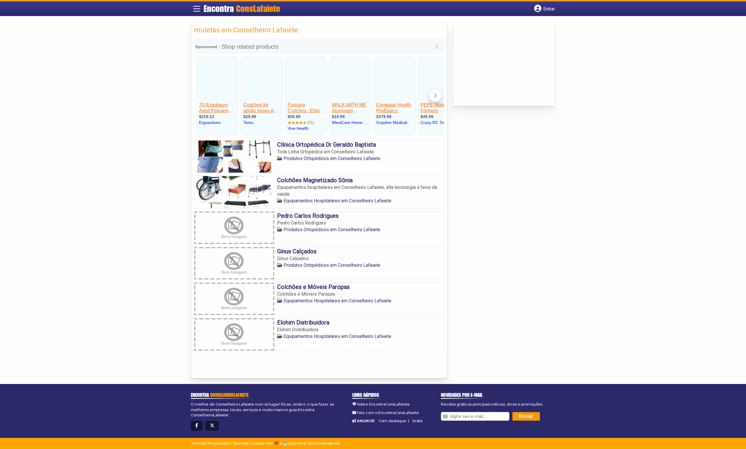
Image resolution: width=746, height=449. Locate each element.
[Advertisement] (499, 64)
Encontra (242, 8)
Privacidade (219, 443)
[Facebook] (197, 426)
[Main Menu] (197, 9)
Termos (198, 443)
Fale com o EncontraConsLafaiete (388, 413)
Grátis (417, 421)
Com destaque (392, 421)
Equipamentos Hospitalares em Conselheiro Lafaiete (337, 201)
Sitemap (240, 443)
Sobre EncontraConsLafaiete (383, 404)
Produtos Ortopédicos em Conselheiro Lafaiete (332, 158)
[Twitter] (212, 426)
